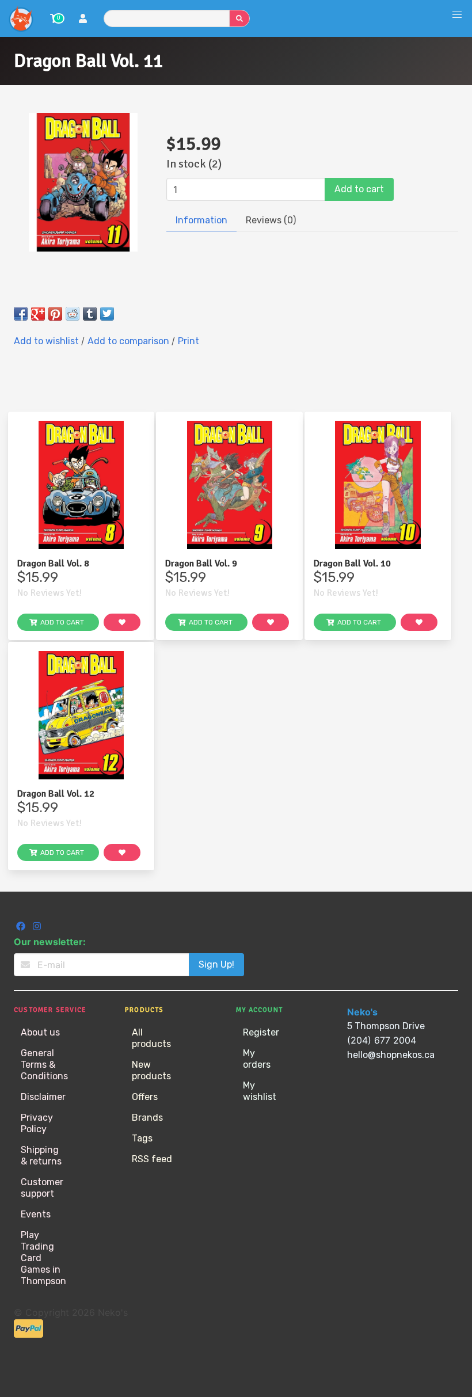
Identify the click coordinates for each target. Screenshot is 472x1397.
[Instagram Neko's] (37, 927)
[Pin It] (55, 314)
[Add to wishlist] (122, 622)
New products (151, 1070)
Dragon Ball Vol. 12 (55, 794)
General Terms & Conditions (44, 1065)
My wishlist (259, 1091)
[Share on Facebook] (21, 314)
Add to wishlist (47, 341)
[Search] (239, 18)
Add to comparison (129, 341)
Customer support (42, 1188)
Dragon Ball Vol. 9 (201, 563)
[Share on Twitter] (107, 314)
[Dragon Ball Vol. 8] (81, 485)
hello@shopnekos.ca (391, 1054)
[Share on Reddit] (72, 314)
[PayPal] (28, 1334)
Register (261, 1032)
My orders (257, 1059)
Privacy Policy (37, 1123)
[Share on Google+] (38, 314)
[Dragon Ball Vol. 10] (378, 485)
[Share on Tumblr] (90, 314)
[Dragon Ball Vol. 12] (81, 715)
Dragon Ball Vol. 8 (53, 563)
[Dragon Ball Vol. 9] (229, 485)
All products (151, 1038)
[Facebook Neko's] (22, 927)
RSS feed (152, 1159)
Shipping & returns (41, 1155)
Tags (142, 1138)
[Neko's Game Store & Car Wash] (20, 18)
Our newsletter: (50, 941)
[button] (457, 15)
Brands (147, 1117)
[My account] (83, 19)
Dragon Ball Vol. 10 (352, 563)
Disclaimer (43, 1096)
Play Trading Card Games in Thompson (43, 1257)
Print (188, 341)
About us (40, 1032)
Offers (145, 1096)
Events (36, 1214)
